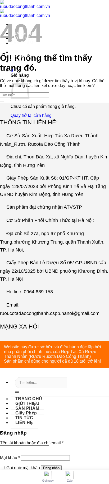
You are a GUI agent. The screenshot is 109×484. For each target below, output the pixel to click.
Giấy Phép (20, 52)
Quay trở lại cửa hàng (31, 115)
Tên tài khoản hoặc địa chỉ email (31, 443)
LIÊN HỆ (19, 61)
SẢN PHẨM (22, 43)
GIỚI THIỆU (22, 38)
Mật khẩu (10, 457)
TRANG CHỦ (23, 33)
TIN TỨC (19, 56)
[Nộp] (17, 392)
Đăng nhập (51, 468)
